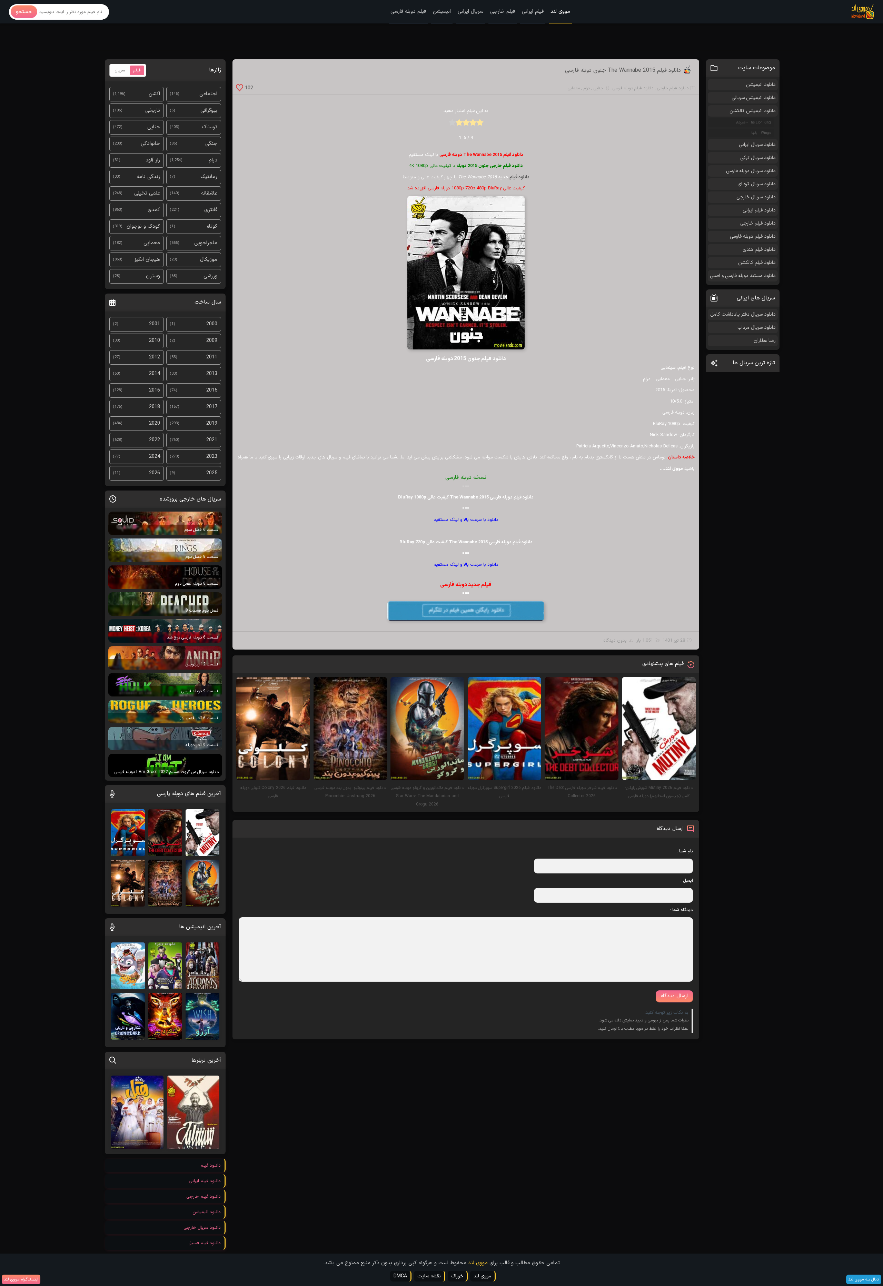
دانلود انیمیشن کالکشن (753, 111)
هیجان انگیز (147, 260)
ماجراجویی (205, 243)
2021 (211, 440)
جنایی (598, 88)
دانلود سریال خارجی (756, 197)
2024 (154, 457)
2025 (211, 473)
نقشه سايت (429, 1276)
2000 (211, 324)
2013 (211, 374)
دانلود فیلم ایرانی (759, 210)
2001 (154, 324)
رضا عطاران (765, 340)
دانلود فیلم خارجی (672, 88)
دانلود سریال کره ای (756, 184)
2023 (211, 457)
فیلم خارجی (502, 12)
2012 (154, 357)
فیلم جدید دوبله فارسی (466, 585)
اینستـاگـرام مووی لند (21, 1279)
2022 (154, 440)
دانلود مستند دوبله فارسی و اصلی (743, 275)
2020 (154, 423)
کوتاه (212, 226)
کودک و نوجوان (143, 226)
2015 (211, 390)
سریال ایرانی (470, 12)
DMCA (400, 1276)
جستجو (24, 12)
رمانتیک (208, 177)
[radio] (479, 125)
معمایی (574, 88)
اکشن (154, 94)
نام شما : (685, 851)
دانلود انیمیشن (761, 84)
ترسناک (209, 127)
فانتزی (210, 210)
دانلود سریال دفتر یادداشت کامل (743, 314)
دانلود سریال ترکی (758, 157)
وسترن (153, 276)
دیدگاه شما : (681, 910)
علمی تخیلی (147, 193)
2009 (211, 341)
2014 (154, 374)
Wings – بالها (761, 133)
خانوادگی (150, 144)
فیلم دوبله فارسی (408, 12)
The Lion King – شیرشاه (753, 122)
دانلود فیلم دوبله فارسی (633, 88)
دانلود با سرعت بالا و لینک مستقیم (466, 519)
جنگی (211, 144)
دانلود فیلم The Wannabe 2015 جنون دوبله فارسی (623, 70)
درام (587, 88)
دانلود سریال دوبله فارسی (751, 171)
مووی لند (560, 12)
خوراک (457, 1276)
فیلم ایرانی (533, 12)
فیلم (137, 70)
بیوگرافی (208, 111)
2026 (154, 473)
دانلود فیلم (519, 177)
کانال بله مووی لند (863, 1279)
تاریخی (152, 111)
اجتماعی (208, 94)
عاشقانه (209, 193)
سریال (120, 70)
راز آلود (153, 160)
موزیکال (208, 260)
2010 (154, 341)
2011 (211, 357)
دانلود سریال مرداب (756, 327)
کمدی (154, 210)
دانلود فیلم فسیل (204, 1243)
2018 (154, 407)
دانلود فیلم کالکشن (757, 262)
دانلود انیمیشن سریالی (754, 97)
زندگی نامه (148, 177)
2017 (211, 407)
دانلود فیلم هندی (759, 249)
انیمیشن (442, 12)
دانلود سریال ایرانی (757, 144)
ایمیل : (687, 880)
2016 (154, 390)
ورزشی (210, 276)
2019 (211, 423)
